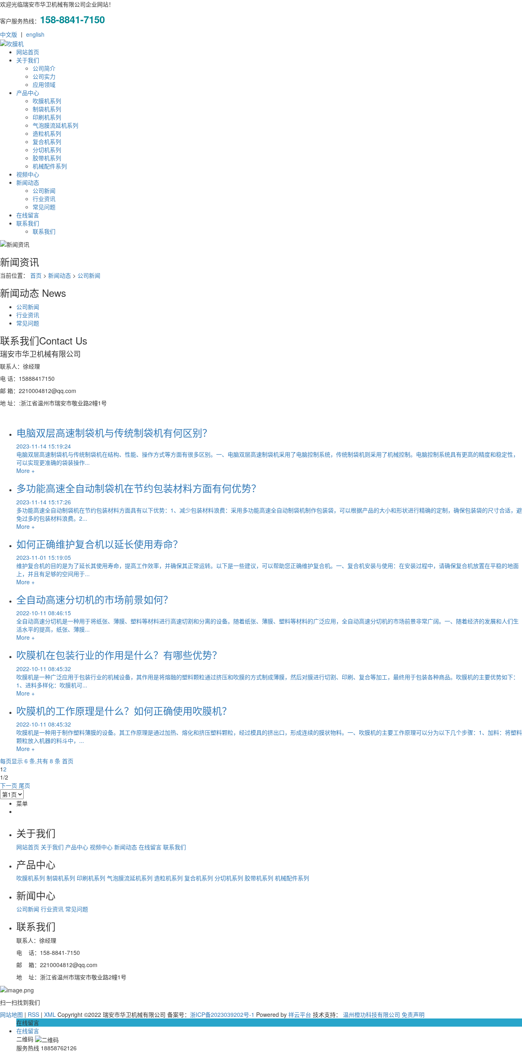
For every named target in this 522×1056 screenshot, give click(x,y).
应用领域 (44, 84)
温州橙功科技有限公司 (371, 1014)
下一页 (8, 785)
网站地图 (11, 1014)
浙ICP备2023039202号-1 (222, 1014)
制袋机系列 (47, 109)
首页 (36, 275)
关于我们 (27, 60)
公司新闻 (44, 190)
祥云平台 (299, 1014)
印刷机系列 (47, 117)
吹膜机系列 (47, 101)
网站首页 (27, 52)
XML (50, 1014)
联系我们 (27, 223)
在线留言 (27, 215)
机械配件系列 (50, 166)
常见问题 (44, 207)
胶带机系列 (47, 158)
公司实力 (44, 76)
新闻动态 (27, 182)
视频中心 (27, 174)
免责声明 (413, 1014)
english (35, 34)
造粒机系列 (47, 133)
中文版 (8, 34)
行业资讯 (44, 198)
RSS (33, 1014)
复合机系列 (47, 141)
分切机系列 (47, 150)
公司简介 (44, 68)
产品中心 (27, 92)
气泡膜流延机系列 (55, 125)
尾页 (24, 785)
